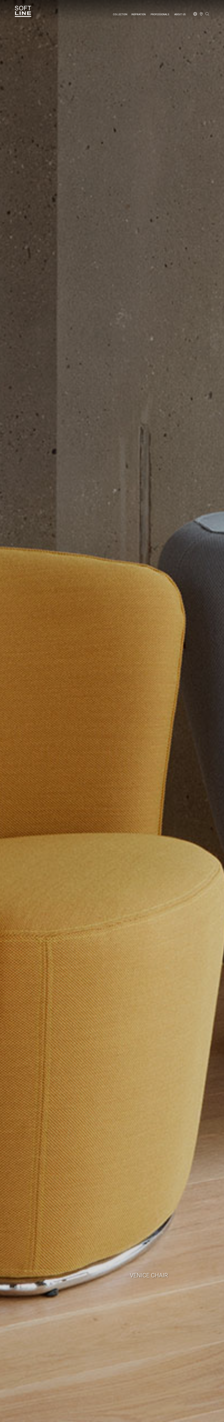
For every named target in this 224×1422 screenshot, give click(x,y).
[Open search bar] (207, 15)
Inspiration (138, 14)
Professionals (160, 14)
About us (180, 14)
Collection (120, 14)
